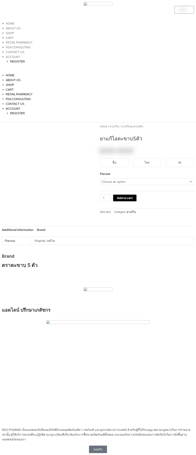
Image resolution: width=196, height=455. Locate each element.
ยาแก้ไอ (114, 126)
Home (10, 23)
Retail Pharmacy (19, 42)
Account (13, 56)
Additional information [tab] (17, 230)
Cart (10, 37)
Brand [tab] (41, 230)
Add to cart (125, 198)
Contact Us (15, 52)
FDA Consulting (18, 47)
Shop (10, 33)
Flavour (105, 174)
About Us (13, 28)
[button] (98, 70)
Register (17, 61)
